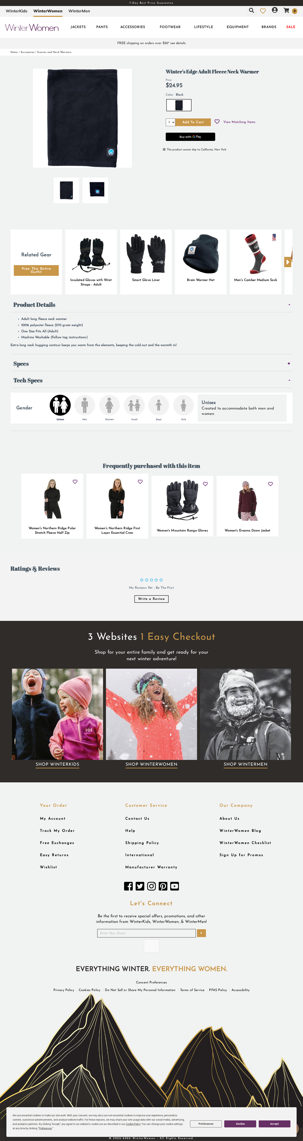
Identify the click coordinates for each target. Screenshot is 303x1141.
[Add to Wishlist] (217, 122)
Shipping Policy (142, 843)
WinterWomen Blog (241, 831)
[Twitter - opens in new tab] (140, 887)
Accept (274, 1123)
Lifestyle (203, 27)
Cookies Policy (89, 990)
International (139, 855)
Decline (240, 1123)
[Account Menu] (274, 11)
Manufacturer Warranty (151, 867)
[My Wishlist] (262, 11)
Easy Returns (54, 855)
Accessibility (240, 990)
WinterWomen (47, 10)
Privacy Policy (63, 990)
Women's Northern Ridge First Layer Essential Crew (117, 531)
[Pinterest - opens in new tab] (163, 887)
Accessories (132, 27)
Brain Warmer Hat (201, 280)
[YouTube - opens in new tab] (174, 887)
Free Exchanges (57, 843)
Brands (269, 27)
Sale (290, 27)
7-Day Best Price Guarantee (151, 3)
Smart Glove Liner (146, 280)
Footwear (170, 27)
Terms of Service (192, 990)
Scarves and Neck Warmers (54, 52)
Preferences (206, 1123)
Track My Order (57, 831)
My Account (53, 818)
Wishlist (48, 867)
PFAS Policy (218, 990)
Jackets (78, 27)
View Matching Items (239, 122)
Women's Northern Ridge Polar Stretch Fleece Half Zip (52, 531)
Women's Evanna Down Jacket (247, 530)
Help (130, 831)
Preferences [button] (45, 1128)
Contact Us (137, 818)
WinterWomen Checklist (245, 843)
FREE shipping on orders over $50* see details (151, 43)
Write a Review (151, 599)
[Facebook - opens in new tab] (128, 887)
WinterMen (79, 10)
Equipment (238, 27)
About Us (230, 818)
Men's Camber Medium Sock (255, 280)
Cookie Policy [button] (133, 1124)
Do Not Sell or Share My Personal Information (140, 990)
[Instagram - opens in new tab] (151, 887)
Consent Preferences (151, 982)
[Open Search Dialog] (251, 11)
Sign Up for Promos (241, 855)
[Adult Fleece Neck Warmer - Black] (66, 189)
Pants (102, 27)
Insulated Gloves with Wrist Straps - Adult (91, 282)
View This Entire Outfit (36, 270)
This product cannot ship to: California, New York (196, 149)
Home (14, 52)
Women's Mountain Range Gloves (182, 530)
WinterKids (16, 10)
